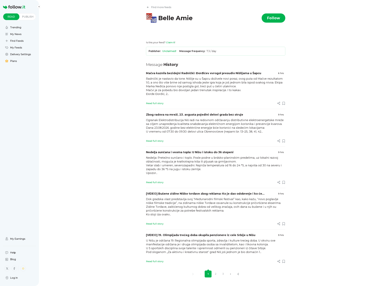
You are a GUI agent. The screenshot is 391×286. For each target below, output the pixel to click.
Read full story (154, 103)
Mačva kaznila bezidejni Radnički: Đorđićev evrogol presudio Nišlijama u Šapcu (203, 73)
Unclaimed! (169, 51)
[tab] (11, 16)
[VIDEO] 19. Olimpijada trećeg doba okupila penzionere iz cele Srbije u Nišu (200, 235)
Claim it (170, 42)
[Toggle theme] (23, 268)
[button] (11, 277)
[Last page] (238, 274)
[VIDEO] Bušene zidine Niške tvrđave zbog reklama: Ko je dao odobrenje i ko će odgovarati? (204, 194)
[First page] (193, 274)
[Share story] (278, 103)
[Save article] (283, 103)
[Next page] (230, 274)
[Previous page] (200, 274)
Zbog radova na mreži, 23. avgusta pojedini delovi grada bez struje (194, 114)
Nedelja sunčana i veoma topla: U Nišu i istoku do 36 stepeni (190, 152)
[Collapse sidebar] (39, 7)
